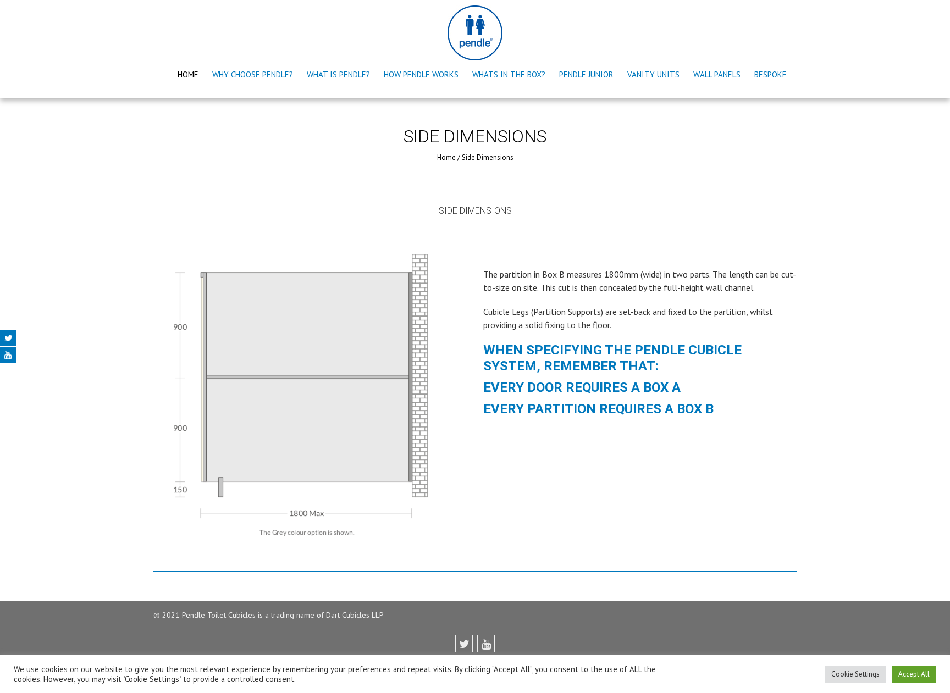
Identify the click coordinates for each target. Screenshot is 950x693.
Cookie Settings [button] (855, 674)
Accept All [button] (914, 674)
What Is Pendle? (338, 74)
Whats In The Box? (508, 74)
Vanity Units (653, 74)
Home (188, 74)
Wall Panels (717, 74)
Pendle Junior (586, 74)
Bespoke (770, 74)
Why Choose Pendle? (252, 74)
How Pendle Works (421, 74)
